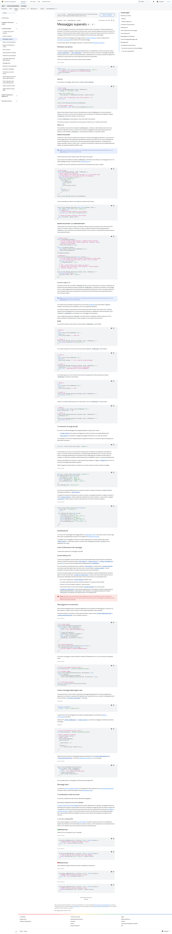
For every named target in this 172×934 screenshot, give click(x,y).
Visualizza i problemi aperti (25, 921)
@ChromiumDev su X (125, 919)
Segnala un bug (23, 919)
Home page (59, 20)
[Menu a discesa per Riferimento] (37, 8)
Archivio (72, 923)
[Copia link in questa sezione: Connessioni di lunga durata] (79, 426)
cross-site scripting (82, 822)
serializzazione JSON (90, 534)
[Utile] (112, 20)
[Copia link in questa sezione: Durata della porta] (72, 555)
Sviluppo (16, 8)
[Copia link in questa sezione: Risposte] (64, 79)
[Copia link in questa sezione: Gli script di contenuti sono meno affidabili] (84, 802)
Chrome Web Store (50, 8)
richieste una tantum (91, 38)
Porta (63, 563)
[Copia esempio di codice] (114, 67)
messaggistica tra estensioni (85, 758)
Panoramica (4, 8)
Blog (39, 1)
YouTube (123, 921)
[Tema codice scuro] (111, 67)
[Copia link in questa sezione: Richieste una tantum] (74, 47)
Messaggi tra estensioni (98, 43)
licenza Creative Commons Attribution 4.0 (102, 905)
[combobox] (144, 1)
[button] (8, 23)
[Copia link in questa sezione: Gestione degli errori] (71, 282)
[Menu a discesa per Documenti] (27, 1)
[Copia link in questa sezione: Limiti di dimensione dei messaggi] (83, 547)
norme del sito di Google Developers (101, 906)
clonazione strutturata (93, 536)
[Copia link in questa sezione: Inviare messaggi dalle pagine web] (83, 690)
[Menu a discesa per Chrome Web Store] (56, 8)
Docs (3, 6)
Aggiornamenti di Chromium (76, 919)
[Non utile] (114, 20)
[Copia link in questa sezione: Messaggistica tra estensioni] (79, 605)
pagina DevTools (63, 151)
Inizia (10, 8)
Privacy (25, 931)
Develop (23, 6)
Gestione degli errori (85, 161)
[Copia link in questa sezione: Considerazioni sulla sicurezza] (80, 794)
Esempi (42, 8)
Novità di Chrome (46, 1)
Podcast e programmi (75, 925)
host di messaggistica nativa (107, 788)
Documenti (23, 1)
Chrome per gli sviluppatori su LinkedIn (129, 923)
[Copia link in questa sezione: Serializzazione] (69, 531)
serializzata (92, 304)
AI (27, 8)
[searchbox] (9, 13)
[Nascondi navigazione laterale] (16, 931)
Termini (21, 931)
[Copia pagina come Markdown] (93, 24)
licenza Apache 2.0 (76, 906)
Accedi (168, 1)
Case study (32, 1)
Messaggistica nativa (87, 790)
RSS (122, 925)
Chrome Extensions (13, 6)
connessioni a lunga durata (64, 40)
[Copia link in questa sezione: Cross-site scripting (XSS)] (74, 819)
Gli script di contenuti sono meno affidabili (67, 805)
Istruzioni (22, 8)
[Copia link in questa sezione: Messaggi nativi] (70, 784)
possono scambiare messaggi (71, 788)
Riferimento (33, 8)
